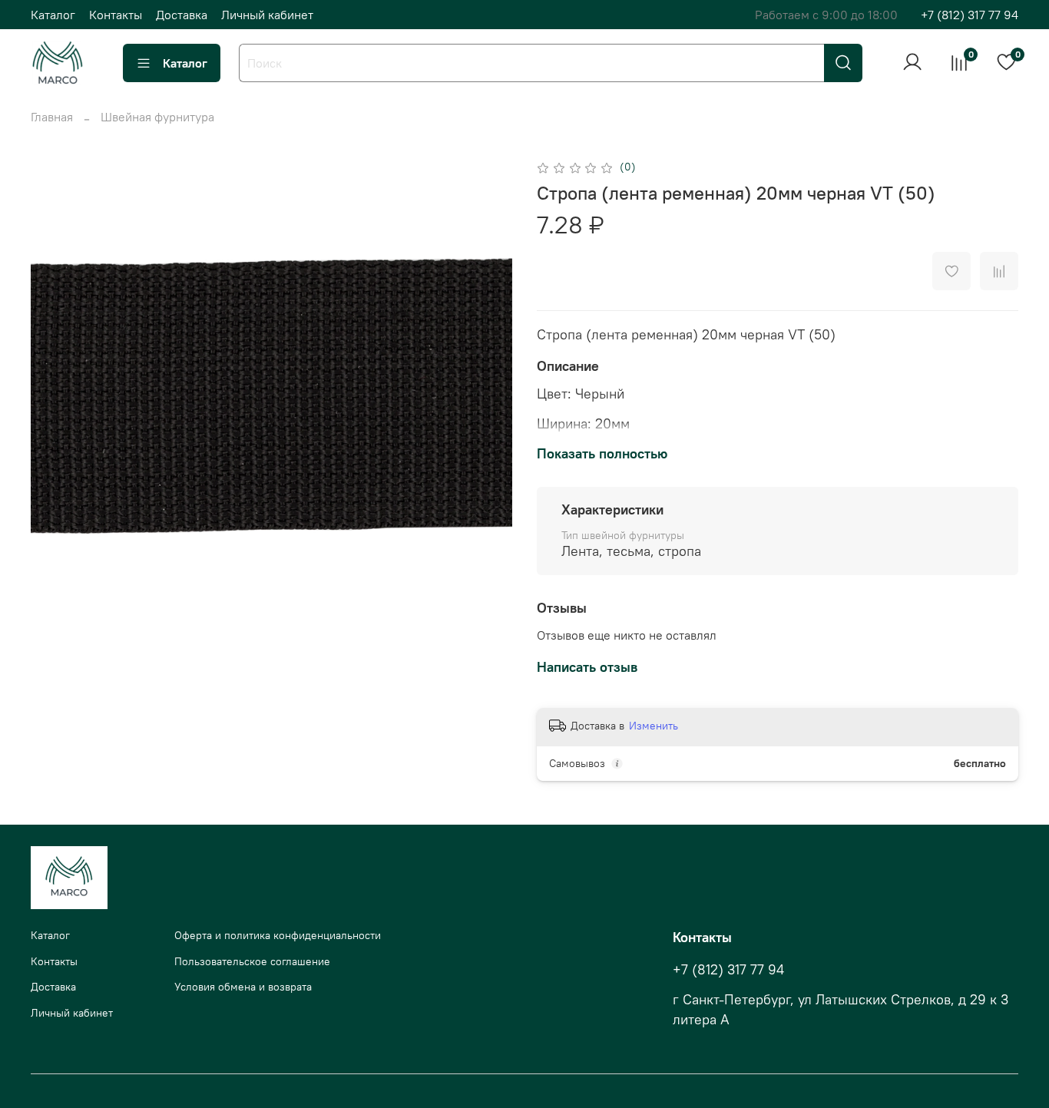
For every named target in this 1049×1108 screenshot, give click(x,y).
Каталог (53, 14)
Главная (52, 116)
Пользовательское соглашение (252, 961)
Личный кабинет (267, 14)
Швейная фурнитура (157, 116)
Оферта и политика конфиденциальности (277, 935)
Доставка (181, 14)
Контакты (115, 14)
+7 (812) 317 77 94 (969, 14)
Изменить (653, 726)
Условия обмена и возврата (243, 987)
